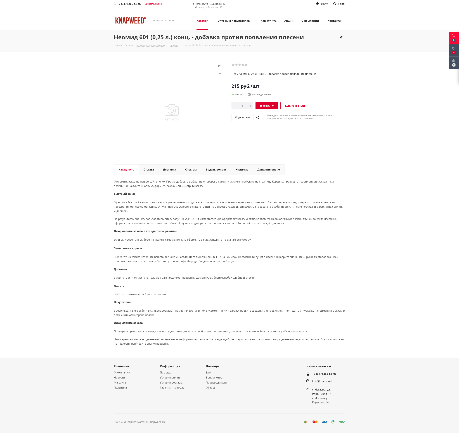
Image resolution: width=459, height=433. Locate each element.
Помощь (165, 372)
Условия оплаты (170, 377)
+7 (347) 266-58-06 (324, 373)
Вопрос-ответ (214, 377)
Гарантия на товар (172, 387)
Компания (121, 366)
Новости (119, 377)
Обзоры (211, 387)
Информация (170, 366)
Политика (120, 387)
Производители (216, 382)
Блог (209, 372)
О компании (122, 372)
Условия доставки (172, 382)
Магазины (120, 382)
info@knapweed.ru (323, 381)
